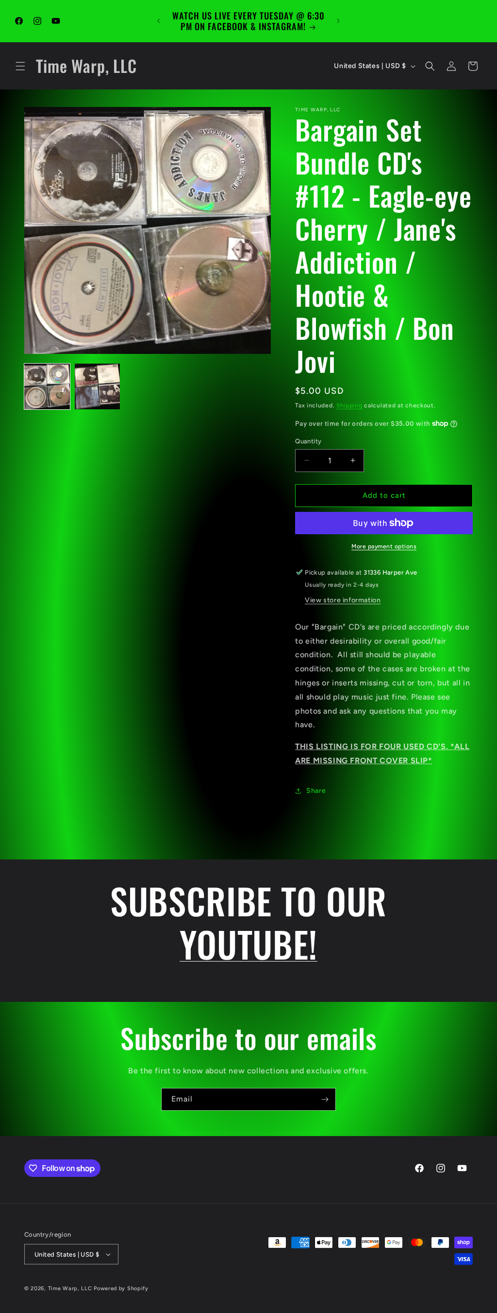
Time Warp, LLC (70, 1288)
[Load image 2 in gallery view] (97, 386)
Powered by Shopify (121, 1288)
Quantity (308, 441)
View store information (343, 600)
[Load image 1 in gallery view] (47, 386)
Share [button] (316, 791)
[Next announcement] (338, 21)
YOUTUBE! (248, 943)
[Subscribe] (324, 1099)
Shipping (349, 405)
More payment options (383, 546)
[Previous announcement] (158, 21)
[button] (20, 66)
